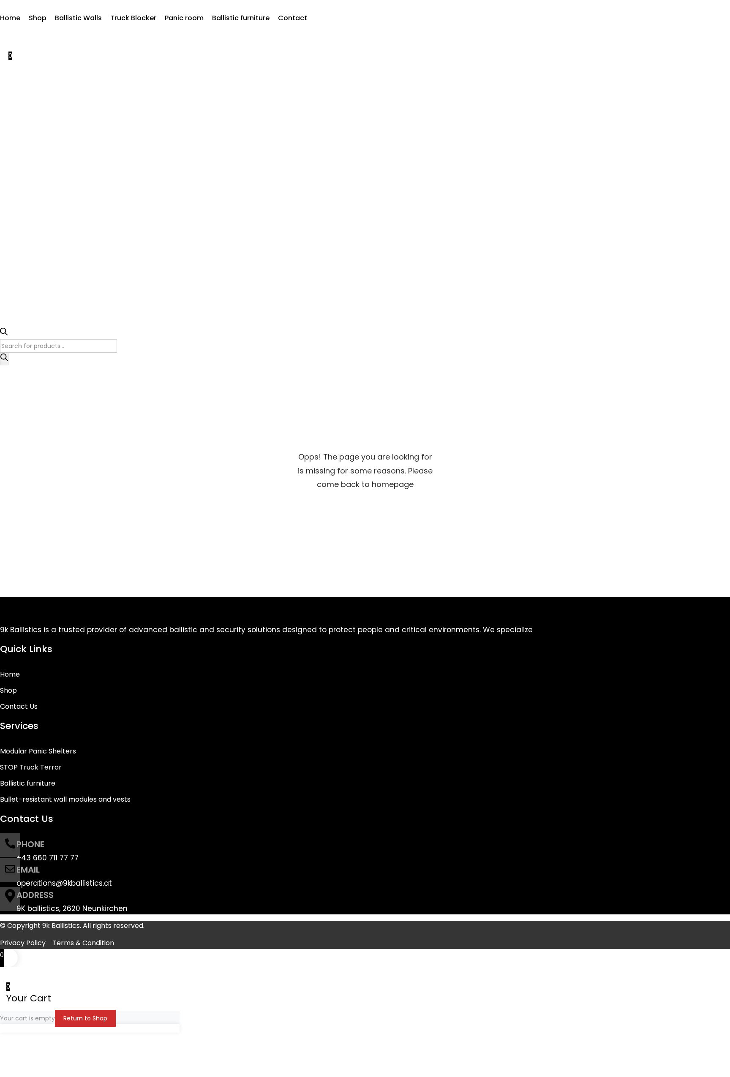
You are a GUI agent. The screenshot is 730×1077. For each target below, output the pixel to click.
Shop (37, 18)
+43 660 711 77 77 (47, 858)
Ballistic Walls (78, 18)
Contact (292, 18)
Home (10, 18)
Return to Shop (85, 1018)
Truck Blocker (133, 18)
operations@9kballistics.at (64, 883)
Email (28, 870)
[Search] (4, 359)
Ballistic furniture (241, 18)
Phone (30, 844)
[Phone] (10, 845)
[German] (13, 33)
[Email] (10, 870)
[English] (4, 33)
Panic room (184, 18)
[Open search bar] (4, 333)
